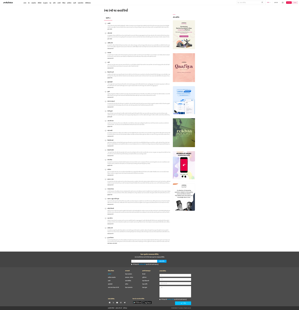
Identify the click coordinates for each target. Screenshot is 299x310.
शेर (29, 3)
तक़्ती (74, 3)
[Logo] (8, 2)
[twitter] (113, 302)
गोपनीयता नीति (142, 264)
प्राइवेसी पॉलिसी (111, 308)
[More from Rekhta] (282, 2)
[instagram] (121, 302)
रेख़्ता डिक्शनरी (145, 280)
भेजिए (184, 303)
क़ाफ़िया (69, 3)
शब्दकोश (33, 3)
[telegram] (124, 302)
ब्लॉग (54, 3)
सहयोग (109, 274)
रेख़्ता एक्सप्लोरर (129, 287)
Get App (289, 2)
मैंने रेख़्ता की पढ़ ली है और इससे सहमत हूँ (145, 264)
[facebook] (109, 302)
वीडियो (39, 3)
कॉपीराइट (125, 308)
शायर (25, 3)
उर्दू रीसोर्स (110, 284)
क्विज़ (63, 3)
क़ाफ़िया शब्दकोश (112, 277)
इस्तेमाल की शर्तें (119, 308)
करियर (126, 284)
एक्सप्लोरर (80, 3)
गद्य (50, 3)
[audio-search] (262, 2)
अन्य (94, 3)
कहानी (108, 18)
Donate (295, 2)
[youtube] (117, 302)
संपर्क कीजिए (128, 280)
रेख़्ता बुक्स (144, 287)
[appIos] (147, 302)
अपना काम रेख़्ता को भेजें (113, 287)
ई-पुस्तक (45, 3)
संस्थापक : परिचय (129, 277)
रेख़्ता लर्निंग (144, 284)
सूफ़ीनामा (144, 277)
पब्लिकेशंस (88, 3)
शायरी (59, 3)
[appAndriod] (137, 302)
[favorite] (105, 23)
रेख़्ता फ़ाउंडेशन (128, 274)
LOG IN (276, 2)
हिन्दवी (143, 274)
